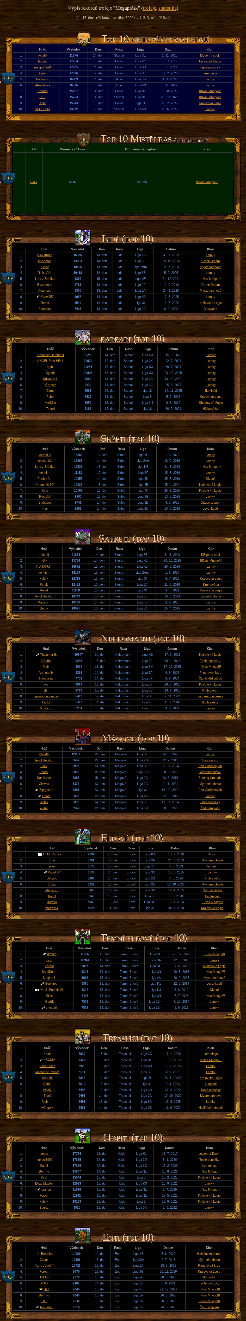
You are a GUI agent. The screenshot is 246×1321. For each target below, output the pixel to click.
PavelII (44, 754)
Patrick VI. (44, 479)
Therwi (50, 408)
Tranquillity (46, 678)
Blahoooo (44, 502)
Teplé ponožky (210, 67)
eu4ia (44, 808)
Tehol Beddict (43, 596)
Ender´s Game (211, 596)
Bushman (44, 261)
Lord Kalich (47, 1066)
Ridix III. (47, 1101)
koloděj (42, 55)
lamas (42, 61)
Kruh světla (211, 584)
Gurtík (44, 608)
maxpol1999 (42, 67)
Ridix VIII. (45, 273)
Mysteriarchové (210, 267)
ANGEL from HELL (50, 361)
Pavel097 (47, 296)
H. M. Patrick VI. (55, 854)
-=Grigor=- (47, 1107)
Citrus (50, 390)
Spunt (47, 1084)
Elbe (52, 860)
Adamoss (44, 290)
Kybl (42, 103)
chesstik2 (45, 460)
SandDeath (49, 972)
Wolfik (44, 802)
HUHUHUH (42, 109)
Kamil (42, 73)
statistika (168, 8)
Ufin (46, 1289)
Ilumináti (211, 390)
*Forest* (50, 385)
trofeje (149, 8)
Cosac (52, 884)
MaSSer (50, 402)
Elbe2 (45, 267)
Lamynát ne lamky (210, 696)
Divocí (210, 479)
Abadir (43, 772)
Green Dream (210, 261)
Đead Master (44, 1183)
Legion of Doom (210, 61)
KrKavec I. (50, 379)
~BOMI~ (50, 1060)
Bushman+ (44, 285)
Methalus (42, 79)
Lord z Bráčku (45, 279)
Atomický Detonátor (50, 355)
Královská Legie (210, 103)
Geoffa (46, 661)
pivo (52, 866)
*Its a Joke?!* (44, 1265)
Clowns (44, 784)
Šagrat (44, 1207)
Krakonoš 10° (45, 485)
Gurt (49, 960)
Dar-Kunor (44, 778)
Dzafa (46, 796)
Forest (49, 966)
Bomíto (42, 91)
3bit (46, 690)
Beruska (47, 1254)
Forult (44, 584)
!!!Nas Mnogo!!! (210, 91)
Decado (52, 878)
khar (45, 508)
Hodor (46, 702)
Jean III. (47, 1078)
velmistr (44, 473)
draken (51, 954)
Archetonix (46, 672)
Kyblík (50, 373)
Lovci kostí (210, 508)
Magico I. (43, 602)
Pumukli (44, 496)
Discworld (210, 309)
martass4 (51, 908)
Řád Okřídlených (210, 678)
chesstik (52, 1007)
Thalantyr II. (48, 654)
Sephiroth (51, 983)
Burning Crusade (209, 778)
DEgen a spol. (210, 55)
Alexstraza (42, 85)
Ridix (33, 182)
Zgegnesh (46, 790)
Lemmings (210, 73)
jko (46, 684)
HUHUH (44, 1277)
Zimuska (45, 309)
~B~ (42, 97)
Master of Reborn (47, 1072)
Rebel (45, 303)
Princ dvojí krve (210, 672)
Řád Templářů (210, 808)
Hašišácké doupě (211, 1107)
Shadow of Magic (211, 402)
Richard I (46, 1307)
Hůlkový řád (211, 408)
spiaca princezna (46, 696)
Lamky (210, 79)
